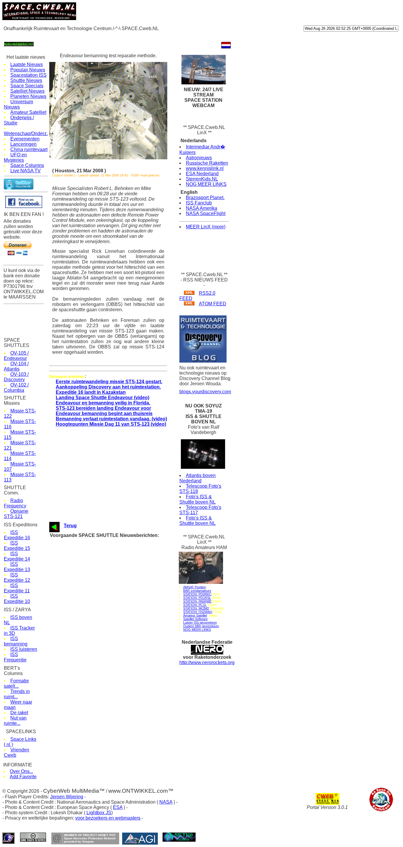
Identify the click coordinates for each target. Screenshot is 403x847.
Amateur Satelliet (28, 112)
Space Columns (27, 165)
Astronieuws (199, 157)
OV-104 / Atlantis (16, 366)
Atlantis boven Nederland (197, 478)
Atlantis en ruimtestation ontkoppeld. (112, 676)
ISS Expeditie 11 (17, 588)
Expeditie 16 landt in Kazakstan (91, 392)
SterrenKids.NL (202, 178)
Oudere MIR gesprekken (201, 626)
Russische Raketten (207, 163)
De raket (19, 712)
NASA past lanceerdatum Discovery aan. (115, 642)
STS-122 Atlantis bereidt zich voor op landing (119, 665)
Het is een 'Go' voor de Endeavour (110, 603)
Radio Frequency (15, 503)
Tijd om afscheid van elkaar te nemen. (113, 681)
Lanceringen (23, 144)
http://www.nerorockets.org (207, 662)
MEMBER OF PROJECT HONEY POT (90, 835)
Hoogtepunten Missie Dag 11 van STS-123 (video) (111, 424)
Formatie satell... (16, 683)
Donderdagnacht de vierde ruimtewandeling (117, 541)
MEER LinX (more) (205, 226)
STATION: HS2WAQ (197, 612)
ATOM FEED (212, 303)
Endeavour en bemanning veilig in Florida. (103, 402)
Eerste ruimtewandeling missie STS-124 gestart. (109, 381)
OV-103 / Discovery (16, 377)
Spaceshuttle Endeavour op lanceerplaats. (117, 670)
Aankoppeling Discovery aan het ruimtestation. (108, 386)
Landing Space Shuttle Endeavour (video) (102, 397)
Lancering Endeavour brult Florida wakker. (116, 581)
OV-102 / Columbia (16, 387)
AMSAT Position (194, 587)
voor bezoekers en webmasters (107, 817)
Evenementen (25, 138)
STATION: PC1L (195, 605)
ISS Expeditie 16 (17, 535)
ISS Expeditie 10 (17, 599)
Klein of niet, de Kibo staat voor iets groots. (118, 620)
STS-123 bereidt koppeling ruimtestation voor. (119, 569)
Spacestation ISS (28, 75)
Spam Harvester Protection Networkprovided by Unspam (90, 840)
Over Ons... (21, 771)
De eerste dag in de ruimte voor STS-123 (115, 575)
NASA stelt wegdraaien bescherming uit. (115, 597)
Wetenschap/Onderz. (26, 133)
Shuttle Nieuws (26, 80)
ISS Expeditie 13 (17, 567)
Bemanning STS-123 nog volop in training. (117, 609)
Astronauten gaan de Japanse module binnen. (120, 553)
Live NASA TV (25, 170)
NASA (165, 802)
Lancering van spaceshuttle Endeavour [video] (120, 586)
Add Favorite (23, 776)
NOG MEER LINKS (206, 184)
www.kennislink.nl (205, 168)
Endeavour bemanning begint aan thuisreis (104, 413)
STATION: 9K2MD (196, 608)
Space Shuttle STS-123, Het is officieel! (115, 614)
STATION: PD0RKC (197, 594)
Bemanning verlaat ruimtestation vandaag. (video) (111, 418)
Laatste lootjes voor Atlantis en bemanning (117, 659)
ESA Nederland (202, 173)
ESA (117, 807)
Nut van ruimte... (15, 720)
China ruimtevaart (28, 149)
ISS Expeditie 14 (17, 556)
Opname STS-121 (16, 514)
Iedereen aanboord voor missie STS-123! (115, 625)
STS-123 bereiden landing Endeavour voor (103, 408)
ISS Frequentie (15, 657)
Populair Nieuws (27, 69)
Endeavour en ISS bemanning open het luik (118, 564)
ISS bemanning (15, 641)
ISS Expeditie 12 (17, 577)
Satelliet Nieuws (27, 91)
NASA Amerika (201, 208)
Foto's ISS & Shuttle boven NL (197, 499)
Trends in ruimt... (17, 694)
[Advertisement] (109, 36)
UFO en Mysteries (15, 157)
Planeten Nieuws (28, 96)
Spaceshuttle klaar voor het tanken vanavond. (120, 592)
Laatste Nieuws (26, 64)
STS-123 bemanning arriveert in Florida (114, 631)
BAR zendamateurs (197, 590)
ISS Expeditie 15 (17, 545)
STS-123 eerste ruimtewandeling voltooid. (116, 558)
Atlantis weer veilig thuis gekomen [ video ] (117, 648)
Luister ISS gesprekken (200, 622)
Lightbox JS (98, 812)
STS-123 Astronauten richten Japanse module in (122, 547)
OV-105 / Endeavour (16, 355)
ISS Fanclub (199, 202)
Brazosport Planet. (205, 197)
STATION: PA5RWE (197, 601)
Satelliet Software (195, 619)
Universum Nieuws (18, 104)
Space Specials (26, 85)
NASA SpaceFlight (205, 213)
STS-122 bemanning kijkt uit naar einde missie (120, 653)
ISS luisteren (23, 649)
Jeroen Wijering (66, 796)
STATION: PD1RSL (197, 597)
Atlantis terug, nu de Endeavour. (108, 637)
